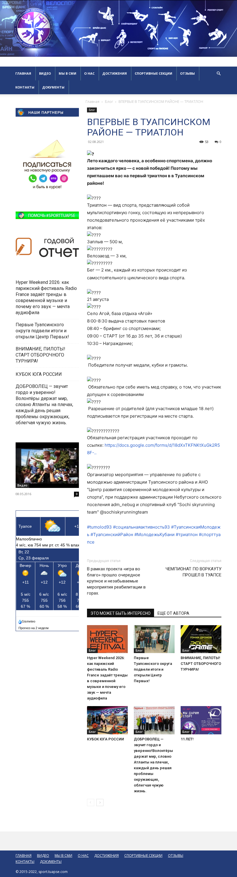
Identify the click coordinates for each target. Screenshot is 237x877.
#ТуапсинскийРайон (111, 534)
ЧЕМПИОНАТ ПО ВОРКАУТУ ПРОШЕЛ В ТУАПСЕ (193, 572)
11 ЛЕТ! (188, 739)
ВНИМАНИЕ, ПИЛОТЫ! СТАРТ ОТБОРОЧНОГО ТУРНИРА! (201, 664)
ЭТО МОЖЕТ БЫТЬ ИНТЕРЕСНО (120, 613)
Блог (109, 101)
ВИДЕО (45, 73)
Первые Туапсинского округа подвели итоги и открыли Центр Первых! (153, 669)
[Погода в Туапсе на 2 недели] (33, 627)
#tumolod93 (99, 527)
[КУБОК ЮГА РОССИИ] (107, 720)
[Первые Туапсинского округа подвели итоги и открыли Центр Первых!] (154, 639)
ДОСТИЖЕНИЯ (114, 73)
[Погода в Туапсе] (27, 620)
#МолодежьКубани (154, 534)
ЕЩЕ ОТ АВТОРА (173, 613)
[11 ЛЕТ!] (201, 720)
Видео (22, 485)
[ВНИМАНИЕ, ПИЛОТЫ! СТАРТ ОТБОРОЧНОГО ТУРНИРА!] (201, 639)
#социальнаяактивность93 (141, 527)
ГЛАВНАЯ (23, 73)
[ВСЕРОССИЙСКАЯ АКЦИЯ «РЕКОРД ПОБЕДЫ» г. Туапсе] (47, 465)
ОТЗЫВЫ (187, 73)
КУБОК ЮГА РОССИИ (106, 739)
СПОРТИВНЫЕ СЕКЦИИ (153, 73)
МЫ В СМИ (67, 73)
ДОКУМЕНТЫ (53, 87)
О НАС (89, 73)
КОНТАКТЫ (24, 87)
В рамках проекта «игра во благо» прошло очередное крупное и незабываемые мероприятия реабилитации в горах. (116, 581)
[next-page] (99, 802)
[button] (218, 73)
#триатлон (187, 534)
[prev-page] (90, 802)
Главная (92, 101)
